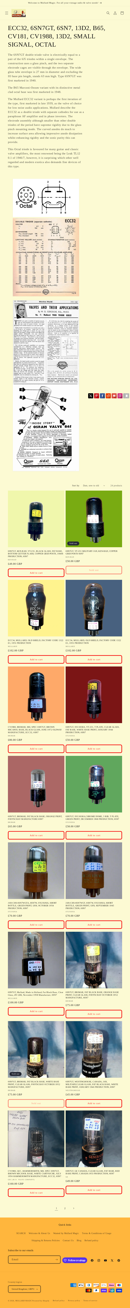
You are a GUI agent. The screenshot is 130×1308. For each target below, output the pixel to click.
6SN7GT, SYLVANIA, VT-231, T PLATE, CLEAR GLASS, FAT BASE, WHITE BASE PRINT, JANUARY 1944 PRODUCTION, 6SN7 (92, 730)
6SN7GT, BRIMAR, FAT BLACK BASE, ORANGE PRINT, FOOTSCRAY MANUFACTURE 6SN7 (35, 817)
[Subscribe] (56, 1259)
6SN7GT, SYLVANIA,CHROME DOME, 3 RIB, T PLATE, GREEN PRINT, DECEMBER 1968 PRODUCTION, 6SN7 (92, 817)
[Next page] (73, 1208)
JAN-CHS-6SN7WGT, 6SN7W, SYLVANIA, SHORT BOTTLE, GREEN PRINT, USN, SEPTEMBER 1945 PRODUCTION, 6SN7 (90, 905)
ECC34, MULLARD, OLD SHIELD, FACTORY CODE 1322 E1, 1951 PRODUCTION (35, 641)
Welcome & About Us (39, 1233)
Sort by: (76, 485)
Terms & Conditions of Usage (96, 1233)
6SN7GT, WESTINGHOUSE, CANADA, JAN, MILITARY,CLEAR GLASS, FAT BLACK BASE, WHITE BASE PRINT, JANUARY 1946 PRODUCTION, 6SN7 (92, 1084)
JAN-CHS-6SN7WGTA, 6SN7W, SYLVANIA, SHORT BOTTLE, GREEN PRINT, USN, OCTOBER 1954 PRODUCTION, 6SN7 (32, 905)
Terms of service (90, 1300)
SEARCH (21, 1233)
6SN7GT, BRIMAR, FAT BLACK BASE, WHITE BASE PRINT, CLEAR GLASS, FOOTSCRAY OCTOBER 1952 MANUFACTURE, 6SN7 (34, 1084)
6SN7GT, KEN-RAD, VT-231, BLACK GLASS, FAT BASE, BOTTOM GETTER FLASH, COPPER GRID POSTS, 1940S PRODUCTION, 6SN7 (35, 554)
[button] (6, 13)
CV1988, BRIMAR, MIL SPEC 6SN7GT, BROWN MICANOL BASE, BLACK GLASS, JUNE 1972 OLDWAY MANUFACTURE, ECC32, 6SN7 (35, 730)
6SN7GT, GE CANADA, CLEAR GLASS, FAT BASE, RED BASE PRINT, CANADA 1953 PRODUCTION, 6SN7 (93, 1172)
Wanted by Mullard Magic (66, 1233)
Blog (79, 1240)
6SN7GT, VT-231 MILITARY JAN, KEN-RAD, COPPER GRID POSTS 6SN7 (91, 552)
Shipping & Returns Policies (46, 1240)
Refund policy (91, 1240)
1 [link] (56, 1208)
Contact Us (68, 1240)
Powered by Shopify (40, 1301)
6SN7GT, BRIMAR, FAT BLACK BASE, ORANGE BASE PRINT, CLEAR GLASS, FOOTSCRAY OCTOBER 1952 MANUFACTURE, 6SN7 (92, 995)
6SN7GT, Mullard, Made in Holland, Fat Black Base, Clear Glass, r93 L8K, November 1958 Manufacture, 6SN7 (35, 993)
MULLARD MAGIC (23, 1301)
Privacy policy (74, 1300)
